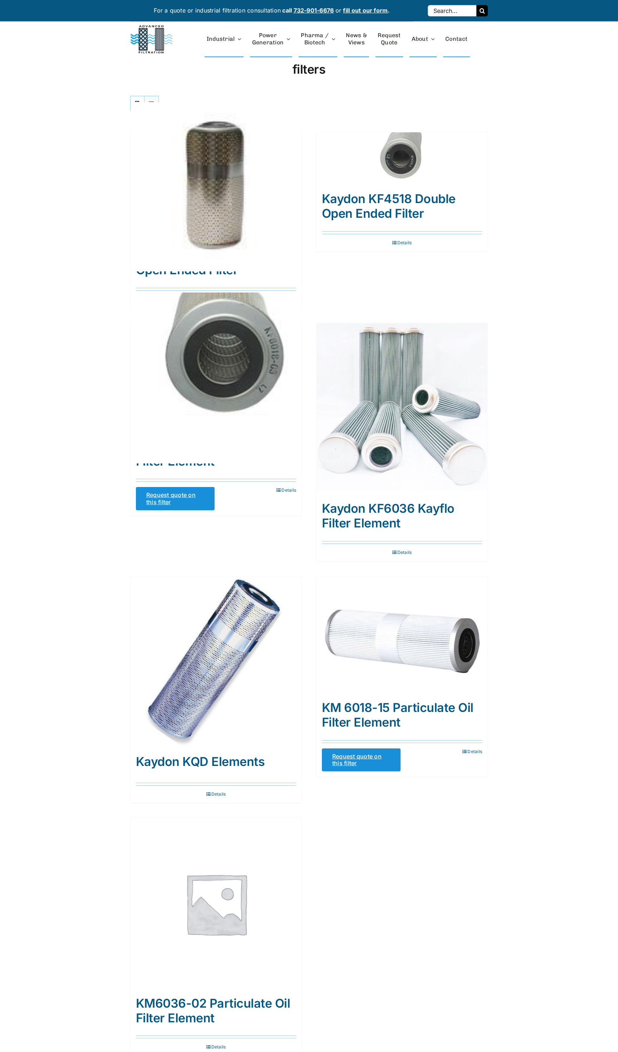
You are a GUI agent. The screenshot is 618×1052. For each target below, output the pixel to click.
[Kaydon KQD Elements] (216, 661)
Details (404, 242)
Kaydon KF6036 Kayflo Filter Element (388, 515)
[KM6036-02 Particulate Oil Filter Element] (216, 903)
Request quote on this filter (171, 498)
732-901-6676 (314, 10)
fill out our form (365, 10)
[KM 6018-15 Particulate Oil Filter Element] (402, 634)
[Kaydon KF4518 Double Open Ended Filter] (402, 158)
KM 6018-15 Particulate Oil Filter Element (398, 714)
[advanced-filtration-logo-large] (152, 27)
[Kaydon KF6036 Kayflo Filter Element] (402, 408)
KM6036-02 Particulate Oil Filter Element (213, 1010)
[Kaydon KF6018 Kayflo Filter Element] (216, 377)
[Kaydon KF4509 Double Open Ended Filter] (216, 186)
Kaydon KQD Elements (200, 761)
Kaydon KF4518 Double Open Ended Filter (389, 206)
